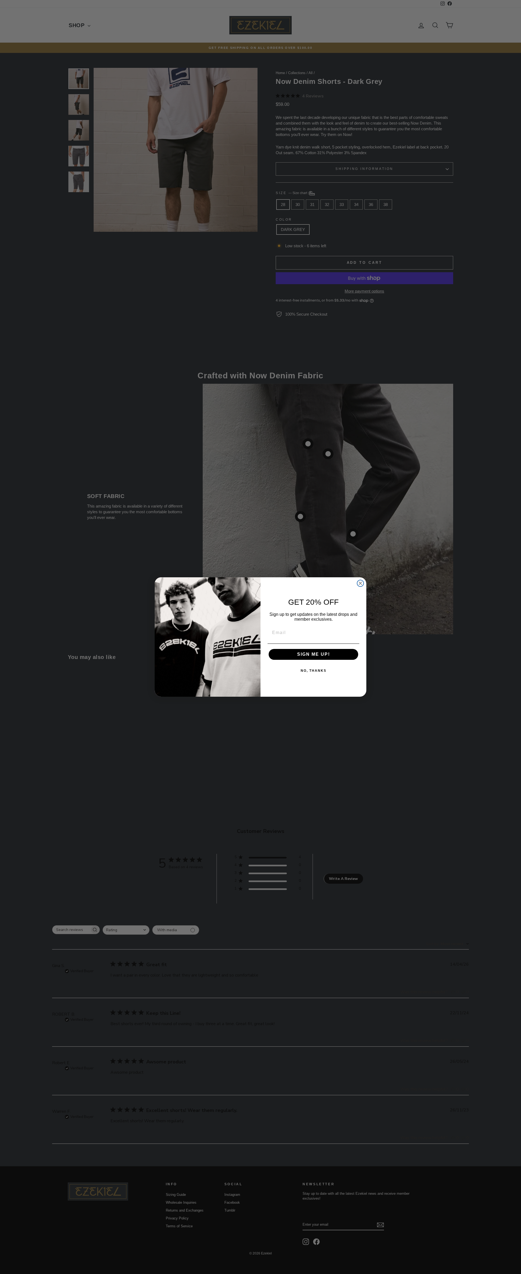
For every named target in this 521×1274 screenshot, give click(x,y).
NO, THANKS (313, 671)
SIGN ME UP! (313, 654)
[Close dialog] (360, 583)
